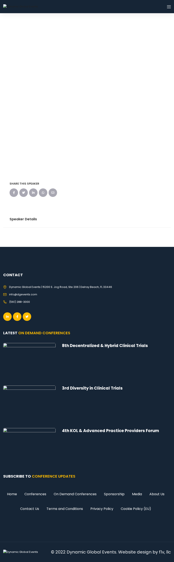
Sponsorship (114, 494)
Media (137, 494)
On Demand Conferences (75, 494)
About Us (156, 494)
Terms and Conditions (64, 508)
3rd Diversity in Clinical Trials (92, 388)
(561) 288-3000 (19, 302)
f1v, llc (165, 552)
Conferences (35, 494)
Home (12, 494)
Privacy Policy (101, 508)
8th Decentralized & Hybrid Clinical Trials (105, 346)
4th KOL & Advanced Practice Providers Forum (110, 431)
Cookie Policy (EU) (136, 508)
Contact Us (29, 508)
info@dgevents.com (23, 294)
